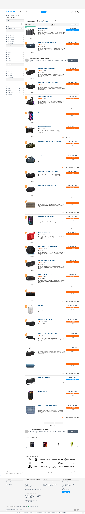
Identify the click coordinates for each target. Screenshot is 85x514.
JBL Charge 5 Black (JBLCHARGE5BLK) (46, 260)
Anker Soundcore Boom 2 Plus (45, 96)
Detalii (31, 38)
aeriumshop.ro (72, 31)
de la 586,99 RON (72, 319)
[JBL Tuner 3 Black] (31, 351)
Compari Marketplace (66, 485)
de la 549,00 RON (72, 348)
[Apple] (29, 463)
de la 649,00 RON (72, 260)
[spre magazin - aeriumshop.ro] (31, 32)
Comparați (72, 44)
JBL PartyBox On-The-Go (44, 377)
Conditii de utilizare (20, 509)
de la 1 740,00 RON (72, 216)
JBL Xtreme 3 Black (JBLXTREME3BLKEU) (47, 333)
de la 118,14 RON (72, 405)
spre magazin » (72, 30)
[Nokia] (60, 466)
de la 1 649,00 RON (72, 82)
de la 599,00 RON (72, 362)
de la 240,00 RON (72, 305)
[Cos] (75, 12)
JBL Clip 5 (40, 305)
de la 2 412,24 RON (72, 171)
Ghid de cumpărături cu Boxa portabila (39, 58)
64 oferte (72, 309)
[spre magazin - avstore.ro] (31, 381)
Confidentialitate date (10, 509)
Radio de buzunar (58, 449)
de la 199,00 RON (72, 232)
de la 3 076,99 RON (72, 391)
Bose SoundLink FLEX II (43, 362)
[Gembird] (48, 463)
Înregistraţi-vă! (66, 492)
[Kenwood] (42, 466)
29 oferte (72, 365)
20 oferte (72, 235)
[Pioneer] (66, 463)
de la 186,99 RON (72, 126)
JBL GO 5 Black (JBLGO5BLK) (44, 126)
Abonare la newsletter (48, 483)
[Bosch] (42, 459)
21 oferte (72, 409)
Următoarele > (59, 422)
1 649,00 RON (72, 377)
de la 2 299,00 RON (72, 141)
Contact (7, 483)
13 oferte (72, 100)
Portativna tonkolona (33, 506)
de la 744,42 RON (72, 68)
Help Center (64, 483)
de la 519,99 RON (72, 274)
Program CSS (64, 488)
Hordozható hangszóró (22, 506)
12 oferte (72, 249)
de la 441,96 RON (72, 290)
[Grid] (54, 25)
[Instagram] (78, 510)
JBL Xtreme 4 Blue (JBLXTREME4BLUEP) (47, 42)
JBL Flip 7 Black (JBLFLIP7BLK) (45, 274)
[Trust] (60, 463)
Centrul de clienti (65, 481)
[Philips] (54, 459)
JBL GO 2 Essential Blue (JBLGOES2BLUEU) (47, 405)
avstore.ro (72, 381)
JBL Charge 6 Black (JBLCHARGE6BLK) (46, 68)
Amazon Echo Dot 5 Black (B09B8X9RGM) (47, 246)
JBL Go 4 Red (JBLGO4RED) (44, 232)
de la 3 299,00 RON (72, 112)
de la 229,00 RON (72, 246)
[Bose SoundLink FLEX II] (31, 366)
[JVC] (35, 466)
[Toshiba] (35, 463)
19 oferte (72, 71)
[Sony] (60, 459)
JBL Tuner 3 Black (42, 348)
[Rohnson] (72, 466)
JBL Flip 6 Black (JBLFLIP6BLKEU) (45, 319)
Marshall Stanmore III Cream (45, 201)
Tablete (45, 449)
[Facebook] (75, 510)
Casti (26, 488)
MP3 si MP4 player (71, 449)
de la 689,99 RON (72, 201)
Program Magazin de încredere (68, 484)
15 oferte (72, 189)
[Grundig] (66, 466)
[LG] (66, 459)
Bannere (64, 486)
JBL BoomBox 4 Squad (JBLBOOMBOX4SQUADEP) (49, 141)
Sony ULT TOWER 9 (42, 391)
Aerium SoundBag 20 (43, 28)
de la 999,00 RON (72, 333)
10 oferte (72, 337)
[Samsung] (48, 459)
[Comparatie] (72, 12)
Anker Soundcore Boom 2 (44, 155)
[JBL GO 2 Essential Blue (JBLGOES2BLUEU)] (31, 409)
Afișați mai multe (44, 21)
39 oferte (72, 278)
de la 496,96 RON (72, 155)
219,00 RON (73, 28)
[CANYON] (54, 466)
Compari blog (9, 484)
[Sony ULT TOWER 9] (31, 395)
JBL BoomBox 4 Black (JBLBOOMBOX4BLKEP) (48, 171)
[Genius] (48, 466)
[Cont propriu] (78, 12)
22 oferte (72, 293)
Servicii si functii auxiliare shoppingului (51, 481)
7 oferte (72, 204)
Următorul (72, 60)
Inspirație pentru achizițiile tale (50, 484)
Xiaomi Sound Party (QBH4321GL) (46, 290)
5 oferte (72, 145)
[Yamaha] (72, 463)
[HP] (35, 459)
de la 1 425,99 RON (72, 42)
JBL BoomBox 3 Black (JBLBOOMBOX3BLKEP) (48, 82)
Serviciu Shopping (66, 489)
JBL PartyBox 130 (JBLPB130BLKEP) (46, 216)
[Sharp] (54, 463)
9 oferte (72, 115)
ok (22, 23)
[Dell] (29, 459)
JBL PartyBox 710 (42, 112)
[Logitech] (42, 463)
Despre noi (8, 481)
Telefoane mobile (32, 449)
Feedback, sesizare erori (48, 485)
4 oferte (72, 351)
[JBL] (29, 466)
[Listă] (52, 25)
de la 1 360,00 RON (72, 185)
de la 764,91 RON (72, 96)
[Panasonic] (72, 459)
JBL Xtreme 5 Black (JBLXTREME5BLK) (47, 185)
